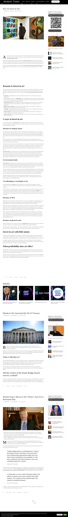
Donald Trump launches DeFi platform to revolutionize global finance (10, 303)
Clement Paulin (6, 315)
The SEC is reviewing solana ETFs (41, 302)
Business (28, 1)
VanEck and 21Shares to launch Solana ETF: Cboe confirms (57, 303)
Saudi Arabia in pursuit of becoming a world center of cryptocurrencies (57, 422)
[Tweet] (6, 13)
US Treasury (22, 346)
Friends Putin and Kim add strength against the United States (58, 432)
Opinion (47, 1)
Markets (33, 1)
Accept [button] (65, 514)
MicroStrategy (21, 441)
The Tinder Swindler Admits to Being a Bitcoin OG (57, 63)
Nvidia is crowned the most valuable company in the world (57, 58)
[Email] (11, 13)
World (23, 1)
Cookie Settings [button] (59, 514)
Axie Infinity (30, 350)
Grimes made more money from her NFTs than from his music (57, 351)
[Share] (3, 13)
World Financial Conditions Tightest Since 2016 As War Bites (57, 53)
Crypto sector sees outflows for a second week (55, 49)
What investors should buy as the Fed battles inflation (57, 342)
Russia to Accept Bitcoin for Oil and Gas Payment (55, 418)
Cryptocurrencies (40, 1)
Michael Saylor (9, 441)
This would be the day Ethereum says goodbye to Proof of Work (58, 427)
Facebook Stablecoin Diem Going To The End (58, 346)
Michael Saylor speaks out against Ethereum (55, 338)
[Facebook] (61, 1)
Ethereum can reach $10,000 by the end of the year (58, 68)
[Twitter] (63, 1)
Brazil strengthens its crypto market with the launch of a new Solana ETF (26, 303)
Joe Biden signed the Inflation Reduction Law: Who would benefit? (57, 356)
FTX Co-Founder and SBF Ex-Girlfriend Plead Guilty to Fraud (57, 437)
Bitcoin (34, 366)
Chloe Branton (6, 401)
